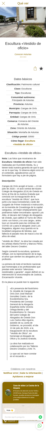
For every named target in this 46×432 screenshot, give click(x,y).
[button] (41, 384)
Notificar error (10, 373)
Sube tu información (30, 373)
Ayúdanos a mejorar (23, 376)
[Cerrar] (3, 3)
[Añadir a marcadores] (41, 68)
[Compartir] (35, 68)
